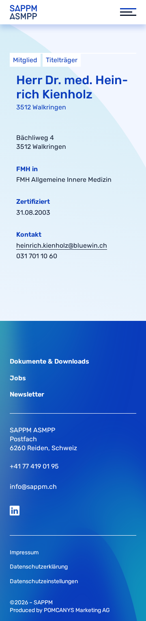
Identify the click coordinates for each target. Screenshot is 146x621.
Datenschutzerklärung (39, 566)
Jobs (18, 378)
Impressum (24, 552)
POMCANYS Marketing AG (77, 610)
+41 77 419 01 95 (34, 466)
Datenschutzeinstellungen (44, 581)
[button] (124, 12)
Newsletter (27, 394)
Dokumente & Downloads (49, 361)
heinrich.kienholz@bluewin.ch (61, 245)
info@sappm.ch (33, 486)
